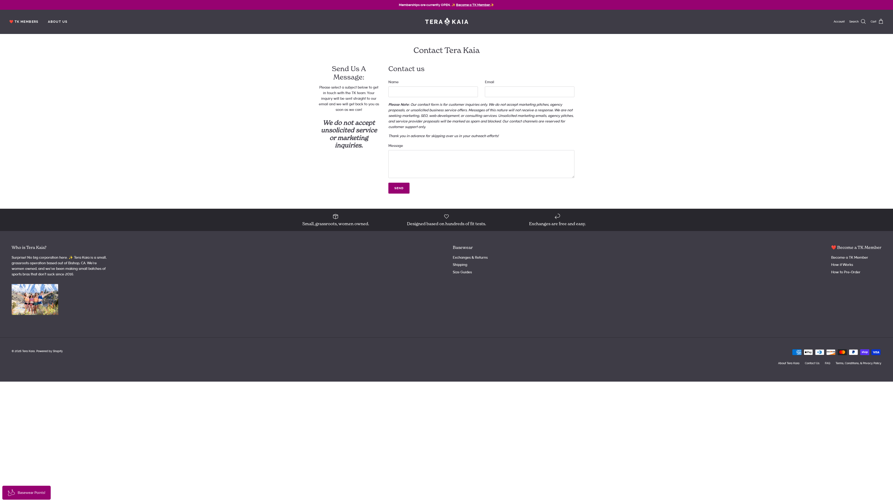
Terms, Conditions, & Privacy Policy (858, 363)
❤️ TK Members (24, 21)
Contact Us (812, 363)
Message (395, 146)
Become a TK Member (849, 257)
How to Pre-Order (845, 272)
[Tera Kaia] (446, 21)
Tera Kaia (28, 351)
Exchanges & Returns (470, 257)
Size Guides (462, 272)
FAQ (827, 363)
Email (489, 82)
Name (393, 82)
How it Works (842, 265)
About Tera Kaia (789, 363)
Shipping (460, 265)
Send (398, 188)
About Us (57, 21)
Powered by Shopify (49, 351)
